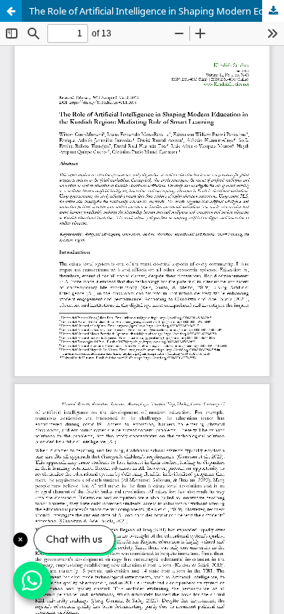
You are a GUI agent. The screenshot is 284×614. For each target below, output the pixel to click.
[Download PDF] (273, 11)
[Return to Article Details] (11, 11)
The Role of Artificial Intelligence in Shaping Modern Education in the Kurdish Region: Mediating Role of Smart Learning (156, 10)
